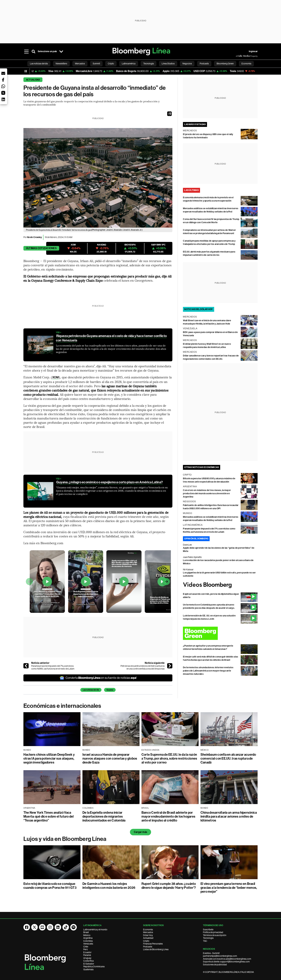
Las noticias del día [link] (39, 63)
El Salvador (88, 963)
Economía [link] (246, 63)
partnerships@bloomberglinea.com (220, 956)
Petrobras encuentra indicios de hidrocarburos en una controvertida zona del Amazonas (142, 667)
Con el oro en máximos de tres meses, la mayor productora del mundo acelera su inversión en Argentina (207, 493)
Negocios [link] (187, 63)
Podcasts (147, 946)
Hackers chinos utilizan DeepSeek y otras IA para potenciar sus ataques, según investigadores (49, 758)
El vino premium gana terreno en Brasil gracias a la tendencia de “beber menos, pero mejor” (229, 888)
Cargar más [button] (140, 832)
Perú (85, 949)
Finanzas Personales (153, 943)
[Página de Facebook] (26, 927)
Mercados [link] (80, 63)
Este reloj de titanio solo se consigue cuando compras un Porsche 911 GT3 (49, 886)
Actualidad (33, 79)
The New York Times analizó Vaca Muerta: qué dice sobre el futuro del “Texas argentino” (48, 816)
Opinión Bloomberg (196, 538)
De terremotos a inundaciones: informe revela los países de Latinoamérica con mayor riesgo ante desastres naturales (208, 670)
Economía (148, 929)
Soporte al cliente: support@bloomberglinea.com (226, 961)
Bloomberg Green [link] (225, 63)
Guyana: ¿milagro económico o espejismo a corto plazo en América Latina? (109, 482)
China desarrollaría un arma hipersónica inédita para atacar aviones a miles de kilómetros (229, 816)
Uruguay (87, 958)
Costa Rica (88, 960)
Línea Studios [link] (168, 63)
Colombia (88, 941)
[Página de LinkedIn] (58, 927)
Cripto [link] (111, 63)
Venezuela (88, 943)
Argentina (88, 938)
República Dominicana (94, 966)
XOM (55, 377)
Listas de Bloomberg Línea (155, 949)
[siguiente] (169, 665)
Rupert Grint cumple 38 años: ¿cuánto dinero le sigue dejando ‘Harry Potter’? (168, 886)
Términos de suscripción (214, 935)
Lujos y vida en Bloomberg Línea (64, 839)
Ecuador (87, 952)
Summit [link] (96, 63)
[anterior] (26, 665)
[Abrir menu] (26, 51)
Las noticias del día (91, 690)
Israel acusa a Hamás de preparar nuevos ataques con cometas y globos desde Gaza (109, 758)
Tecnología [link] (148, 63)
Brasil (86, 932)
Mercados (148, 932)
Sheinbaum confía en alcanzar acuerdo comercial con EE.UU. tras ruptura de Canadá (228, 758)
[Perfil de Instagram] (50, 927)
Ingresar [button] (253, 51)
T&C (205, 941)
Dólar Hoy (148, 935)
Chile (85, 946)
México (86, 935)
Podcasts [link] (204, 63)
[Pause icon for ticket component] (26, 71)
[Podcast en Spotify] (73, 927)
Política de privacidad (213, 932)
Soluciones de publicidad (215, 964)
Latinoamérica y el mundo (95, 929)
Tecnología (208, 938)
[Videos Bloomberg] (220, 585)
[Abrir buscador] (33, 51)
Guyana (110, 690)
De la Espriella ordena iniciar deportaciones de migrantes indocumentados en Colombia (103, 816)
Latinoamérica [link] (128, 63)
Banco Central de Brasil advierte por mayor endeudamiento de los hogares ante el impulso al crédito (168, 816)
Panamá (87, 955)
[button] (169, 113)
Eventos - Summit (211, 953)
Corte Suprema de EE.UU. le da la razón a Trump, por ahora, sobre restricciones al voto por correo (169, 758)
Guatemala (88, 969)
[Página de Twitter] (34, 927)
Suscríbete (208, 929)
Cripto (146, 941)
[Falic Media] (238, 56)
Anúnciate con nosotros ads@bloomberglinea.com (227, 959)
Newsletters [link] (61, 63)
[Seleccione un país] (61, 51)
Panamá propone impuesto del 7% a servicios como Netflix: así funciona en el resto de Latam (52, 667)
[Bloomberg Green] (220, 633)
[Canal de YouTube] (42, 927)
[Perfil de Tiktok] (65, 927)
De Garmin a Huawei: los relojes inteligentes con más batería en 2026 (108, 886)
